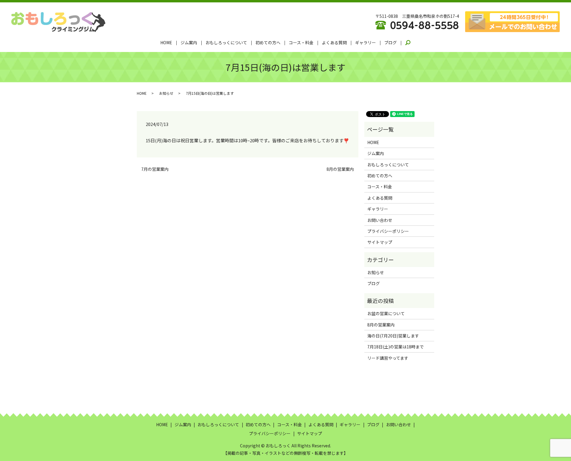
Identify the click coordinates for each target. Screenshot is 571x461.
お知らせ (166, 93)
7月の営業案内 (155, 169)
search (411, 43)
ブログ (390, 42)
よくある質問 (334, 42)
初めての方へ (267, 42)
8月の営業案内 (340, 169)
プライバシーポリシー (388, 231)
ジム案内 (189, 42)
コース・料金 (301, 42)
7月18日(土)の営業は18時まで (395, 347)
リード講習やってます (387, 358)
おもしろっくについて (226, 42)
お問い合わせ (379, 220)
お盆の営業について (386, 313)
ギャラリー (365, 42)
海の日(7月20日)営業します (393, 336)
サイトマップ (379, 242)
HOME (166, 42)
